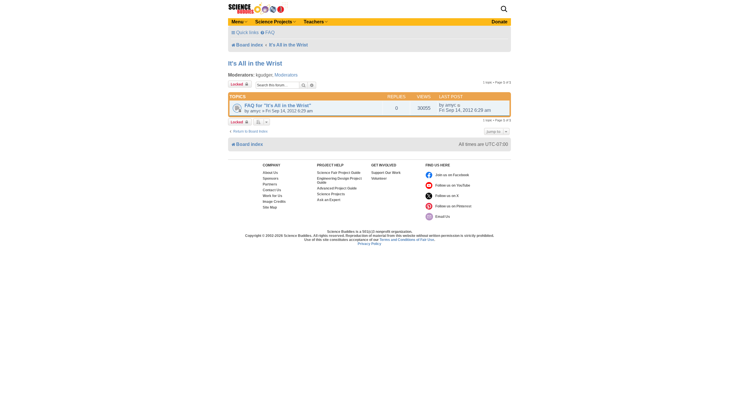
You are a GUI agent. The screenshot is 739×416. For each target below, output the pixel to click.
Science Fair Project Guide (339, 173)
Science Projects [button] (273, 21)
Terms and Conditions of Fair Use (407, 240)
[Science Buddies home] (258, 8)
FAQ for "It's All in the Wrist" (278, 105)
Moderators (286, 75)
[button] (504, 8)
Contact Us (272, 190)
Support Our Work (386, 173)
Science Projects (331, 194)
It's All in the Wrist (255, 63)
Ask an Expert (328, 200)
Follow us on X (447, 196)
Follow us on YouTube (452, 185)
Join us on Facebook (452, 175)
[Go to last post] (459, 105)
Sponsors (271, 179)
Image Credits (274, 202)
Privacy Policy (369, 244)
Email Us (442, 217)
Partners (270, 184)
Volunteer (379, 179)
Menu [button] (238, 21)
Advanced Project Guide (337, 188)
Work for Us (272, 196)
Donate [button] (499, 21)
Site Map (270, 207)
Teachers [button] (314, 21)
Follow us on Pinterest (453, 206)
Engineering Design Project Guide (339, 181)
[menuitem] (267, 32)
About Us (270, 173)
